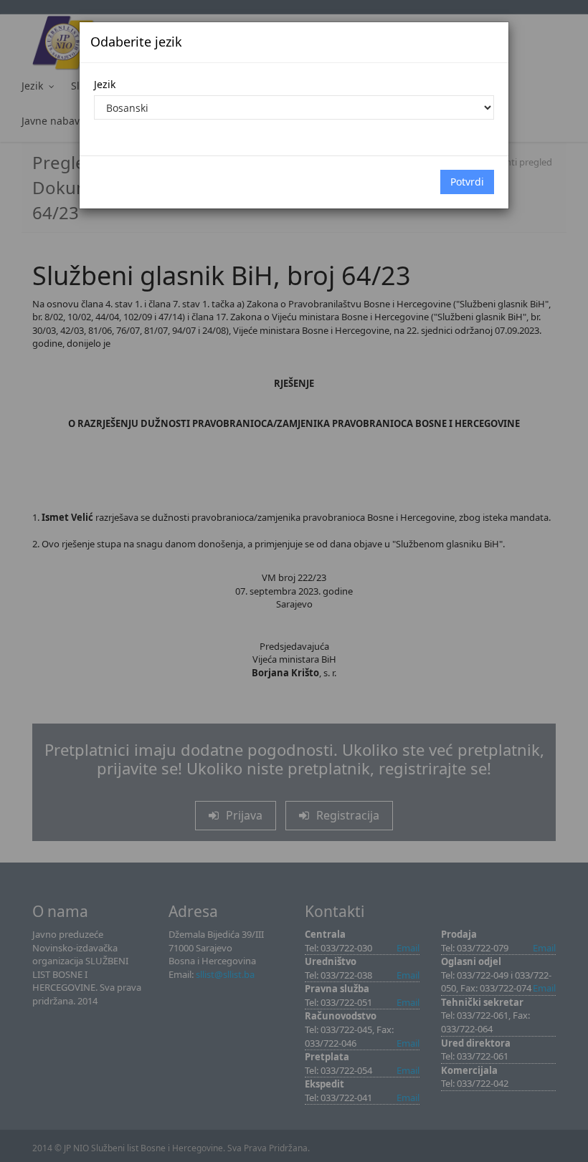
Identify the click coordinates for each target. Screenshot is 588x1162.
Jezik (104, 84)
